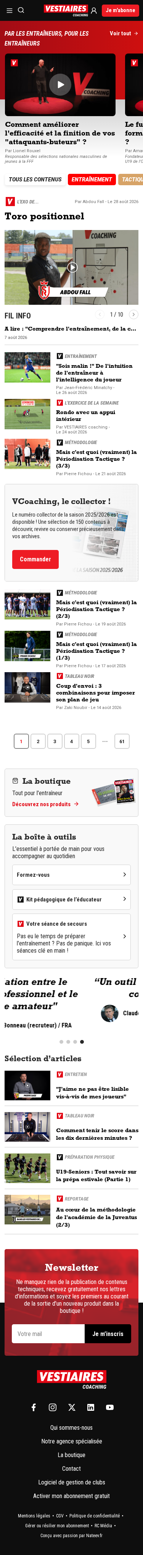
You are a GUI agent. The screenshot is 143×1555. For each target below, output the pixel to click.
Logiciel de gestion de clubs (71, 1482)
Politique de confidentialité (94, 1516)
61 (122, 741)
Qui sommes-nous (71, 1427)
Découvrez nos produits (41, 804)
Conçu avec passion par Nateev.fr (71, 1535)
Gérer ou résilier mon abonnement (57, 1525)
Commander (35, 559)
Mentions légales (34, 1516)
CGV (60, 1516)
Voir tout (120, 33)
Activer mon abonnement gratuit (71, 1496)
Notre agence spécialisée (71, 1441)
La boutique (71, 1455)
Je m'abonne (120, 10)
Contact (71, 1468)
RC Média (103, 1525)
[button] (99, 314)
